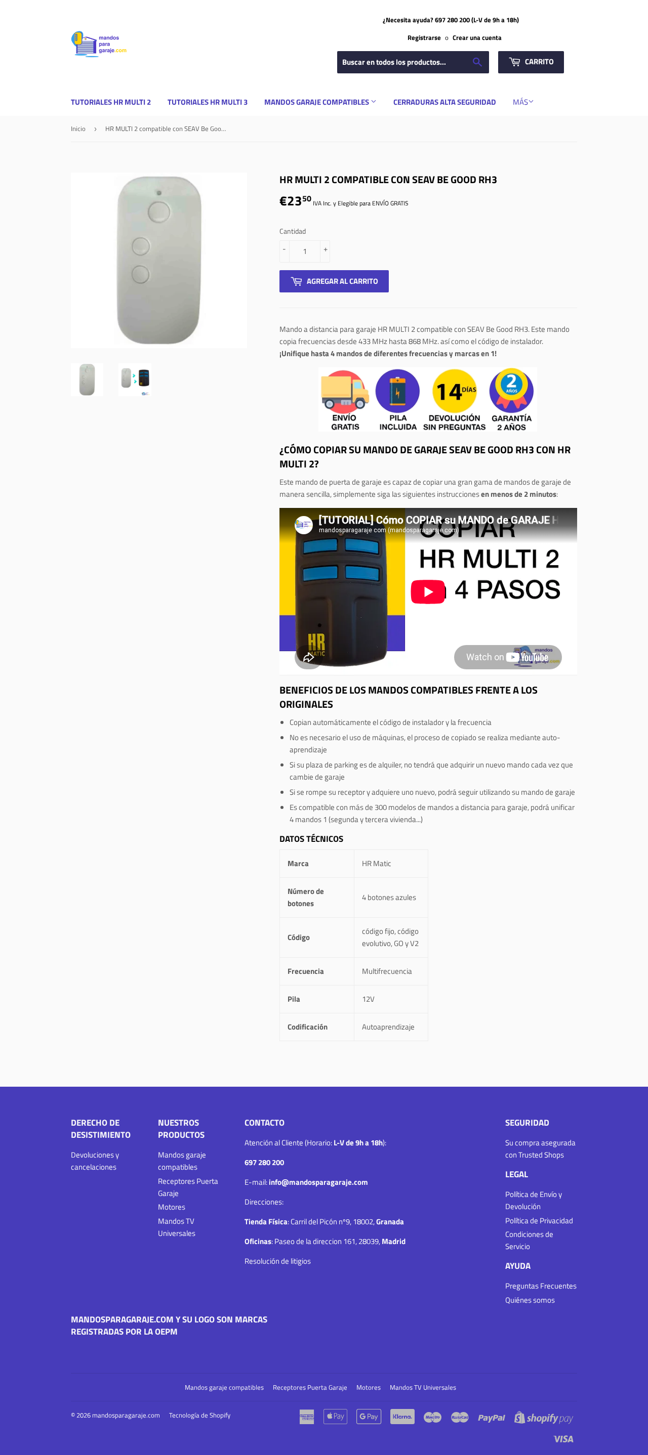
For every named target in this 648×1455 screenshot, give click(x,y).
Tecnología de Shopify (199, 1415)
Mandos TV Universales (176, 1227)
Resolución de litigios (278, 1261)
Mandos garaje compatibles (317, 102)
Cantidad (292, 231)
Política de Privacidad (539, 1220)
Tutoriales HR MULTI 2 (111, 102)
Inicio (78, 128)
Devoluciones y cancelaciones (95, 1161)
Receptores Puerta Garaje (310, 1387)
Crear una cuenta (477, 37)
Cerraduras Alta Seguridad (444, 102)
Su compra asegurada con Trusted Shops (540, 1149)
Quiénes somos (530, 1300)
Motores (171, 1207)
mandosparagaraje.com (126, 1415)
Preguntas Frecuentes (541, 1286)
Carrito (538, 61)
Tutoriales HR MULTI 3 (208, 102)
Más (520, 102)
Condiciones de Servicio (529, 1240)
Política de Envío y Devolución (533, 1200)
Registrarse (424, 37)
